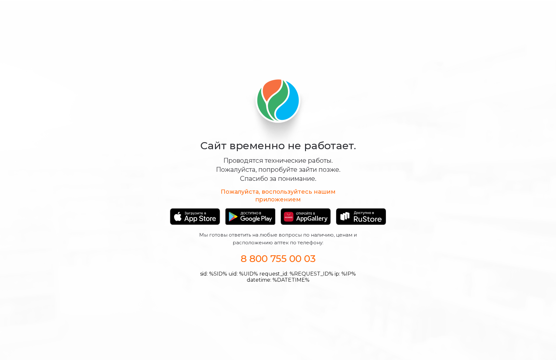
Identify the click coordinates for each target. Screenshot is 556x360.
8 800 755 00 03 (278, 259)
